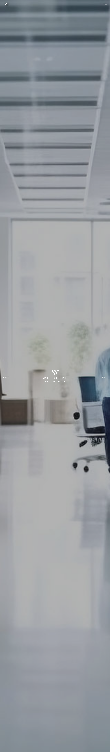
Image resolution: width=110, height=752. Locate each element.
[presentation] (7, 377)
